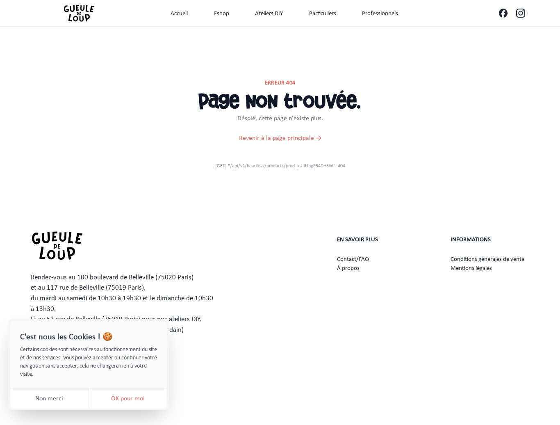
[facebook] (503, 13)
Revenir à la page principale (280, 138)
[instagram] (520, 13)
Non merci (49, 398)
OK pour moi (128, 398)
